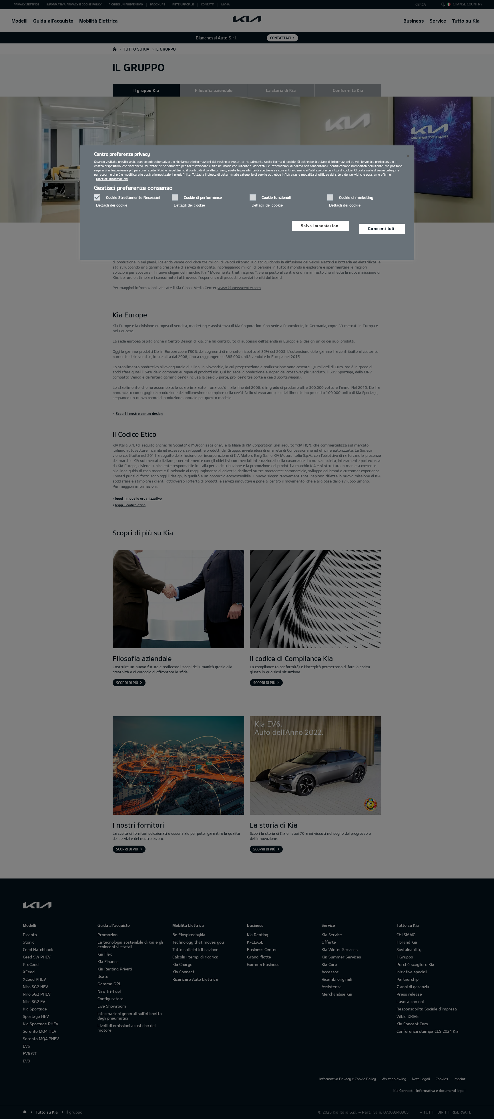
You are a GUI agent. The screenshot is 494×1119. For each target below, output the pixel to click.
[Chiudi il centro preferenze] (408, 156)
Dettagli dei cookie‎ (111, 205)
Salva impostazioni (320, 226)
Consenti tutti (382, 229)
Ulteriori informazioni (112, 179)
